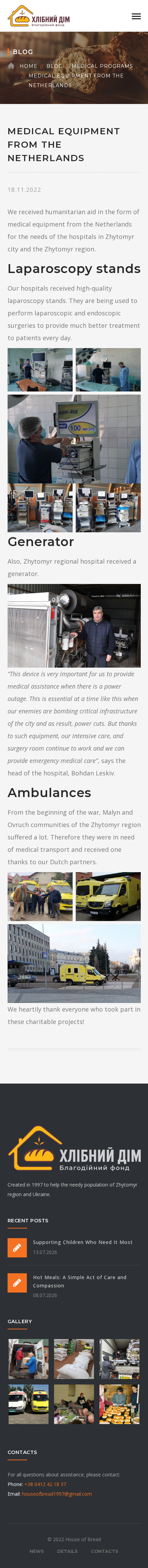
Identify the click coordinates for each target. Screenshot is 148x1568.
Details (67, 1551)
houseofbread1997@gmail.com (57, 1494)
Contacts (104, 1551)
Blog (54, 66)
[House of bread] (39, 15)
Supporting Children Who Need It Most (83, 1242)
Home (29, 66)
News (37, 1551)
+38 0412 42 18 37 (45, 1484)
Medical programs (102, 66)
